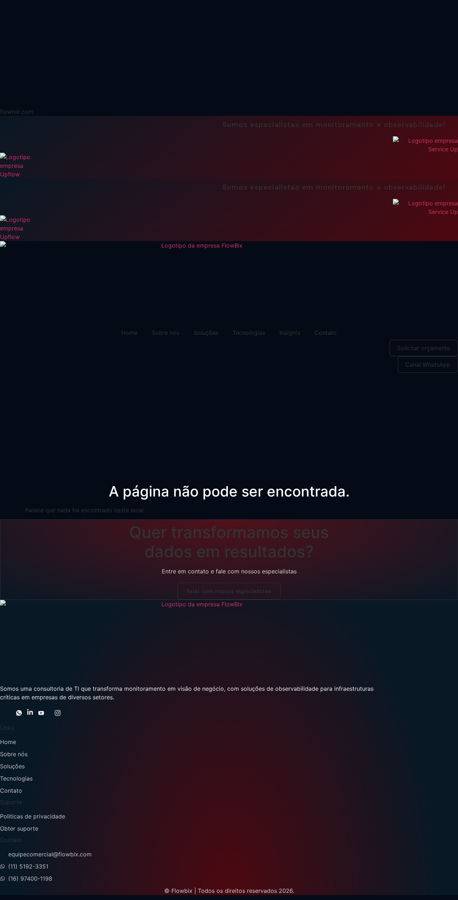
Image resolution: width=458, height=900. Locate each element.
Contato (326, 332)
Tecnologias (249, 332)
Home (129, 332)
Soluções (206, 332)
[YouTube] (41, 713)
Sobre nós (165, 332)
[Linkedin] (30, 713)
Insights (289, 332)
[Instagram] (57, 713)
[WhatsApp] (19, 713)
